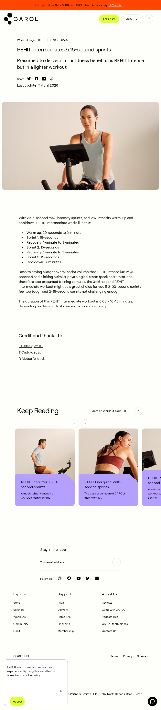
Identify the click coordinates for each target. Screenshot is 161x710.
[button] (149, 19)
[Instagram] (60, 578)
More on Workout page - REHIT (111, 410)
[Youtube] (78, 578)
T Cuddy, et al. (30, 352)
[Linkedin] (97, 578)
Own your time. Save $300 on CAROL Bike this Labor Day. (78, 5)
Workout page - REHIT (31, 40)
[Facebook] (69, 578)
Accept (17, 701)
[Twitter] (88, 578)
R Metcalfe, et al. (32, 359)
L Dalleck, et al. (31, 346)
